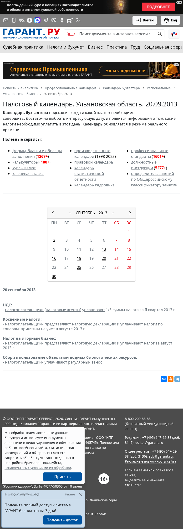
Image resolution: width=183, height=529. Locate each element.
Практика (117, 47)
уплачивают (93, 309)
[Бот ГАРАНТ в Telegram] (54, 20)
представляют (58, 324)
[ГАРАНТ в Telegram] (46, 20)
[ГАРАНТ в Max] (37, 20)
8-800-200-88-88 (138, 418)
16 (54, 258)
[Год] (113, 212)
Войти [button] (148, 20)
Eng (174, 20)
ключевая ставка (28, 173)
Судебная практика (23, 47)
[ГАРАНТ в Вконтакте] (22, 20)
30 (54, 276)
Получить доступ (62, 520)
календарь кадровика (94, 185)
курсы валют (24, 167)
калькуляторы (25, 162)
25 (79, 267)
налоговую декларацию (94, 324)
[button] (174, 33)
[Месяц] (70, 212)
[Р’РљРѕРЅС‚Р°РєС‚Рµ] (164, 379)
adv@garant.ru (161, 456)
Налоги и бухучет (65, 47)
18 (79, 258)
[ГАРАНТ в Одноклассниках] (62, 20)
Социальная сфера (163, 47)
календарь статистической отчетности (89, 173)
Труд (135, 47)
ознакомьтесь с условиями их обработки (38, 467)
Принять (62, 476)
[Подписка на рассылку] (6, 20)
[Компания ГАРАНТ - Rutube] (70, 20)
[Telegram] (177, 379)
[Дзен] (29, 20)
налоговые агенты (63, 309)
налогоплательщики (24, 309)
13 (104, 249)
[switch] (71, 34)
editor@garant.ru (149, 442)
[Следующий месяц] (130, 212)
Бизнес (95, 47)
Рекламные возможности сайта (150, 461)
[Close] (80, 494)
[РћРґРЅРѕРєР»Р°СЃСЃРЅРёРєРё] (170, 379)
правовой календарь (93, 162)
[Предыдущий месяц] (52, 212)
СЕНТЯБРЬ (85, 212)
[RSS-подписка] (78, 20)
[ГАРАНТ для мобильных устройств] (14, 20)
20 (104, 258)
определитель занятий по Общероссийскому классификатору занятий (154, 179)
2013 (103, 212)
